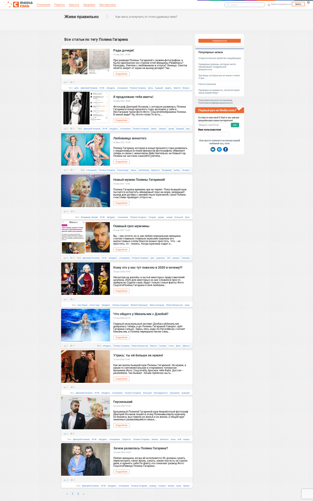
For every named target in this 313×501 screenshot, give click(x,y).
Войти (298, 4)
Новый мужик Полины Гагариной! (139, 179)
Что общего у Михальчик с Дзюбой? (140, 313)
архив (171, 128)
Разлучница (122, 170)
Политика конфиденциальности (215, 102)
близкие (185, 258)
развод (152, 485)
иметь (154, 128)
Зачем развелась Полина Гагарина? (140, 448)
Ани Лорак (82, 305)
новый (169, 217)
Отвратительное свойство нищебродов (219, 58)
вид (187, 128)
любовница (143, 170)
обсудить (110, 88)
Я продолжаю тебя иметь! (133, 96)
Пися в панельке (207, 84)
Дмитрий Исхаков (89, 88)
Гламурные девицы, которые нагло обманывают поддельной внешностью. (217, 67)
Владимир (167, 170)
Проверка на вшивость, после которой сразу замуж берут (218, 91)
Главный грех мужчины (131, 226)
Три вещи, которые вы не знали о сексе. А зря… (219, 77)
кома (187, 305)
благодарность (161, 392)
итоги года (94, 305)
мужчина (160, 258)
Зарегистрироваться (281, 4)
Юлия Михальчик (174, 305)
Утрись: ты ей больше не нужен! (138, 355)
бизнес (155, 439)
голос (171, 345)
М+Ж (102, 88)
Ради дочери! (123, 50)
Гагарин (185, 170)
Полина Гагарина (138, 88)
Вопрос (186, 88)
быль (173, 439)
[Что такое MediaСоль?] (308, 2)
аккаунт (162, 128)
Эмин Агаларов (157, 305)
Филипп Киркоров (139, 305)
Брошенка (174, 392)
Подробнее (121, 73)
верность (155, 170)
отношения (122, 88)
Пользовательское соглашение (215, 100)
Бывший (159, 88)
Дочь (150, 88)
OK (235, 125)
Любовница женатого (129, 138)
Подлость (126, 439)
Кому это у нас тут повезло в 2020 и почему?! (147, 267)
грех (152, 258)
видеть (168, 88)
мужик (161, 217)
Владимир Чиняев (89, 217)
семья (133, 170)
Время (186, 485)
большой (178, 217)
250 (168, 258)
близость (164, 439)
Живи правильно (81, 16)
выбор (177, 170)
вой (179, 439)
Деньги (186, 345)
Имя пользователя (209, 129)
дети (76, 88)
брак (187, 217)
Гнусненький (122, 401)
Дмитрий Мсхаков (91, 258)
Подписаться (219, 40)
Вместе (177, 88)
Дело (178, 345)
